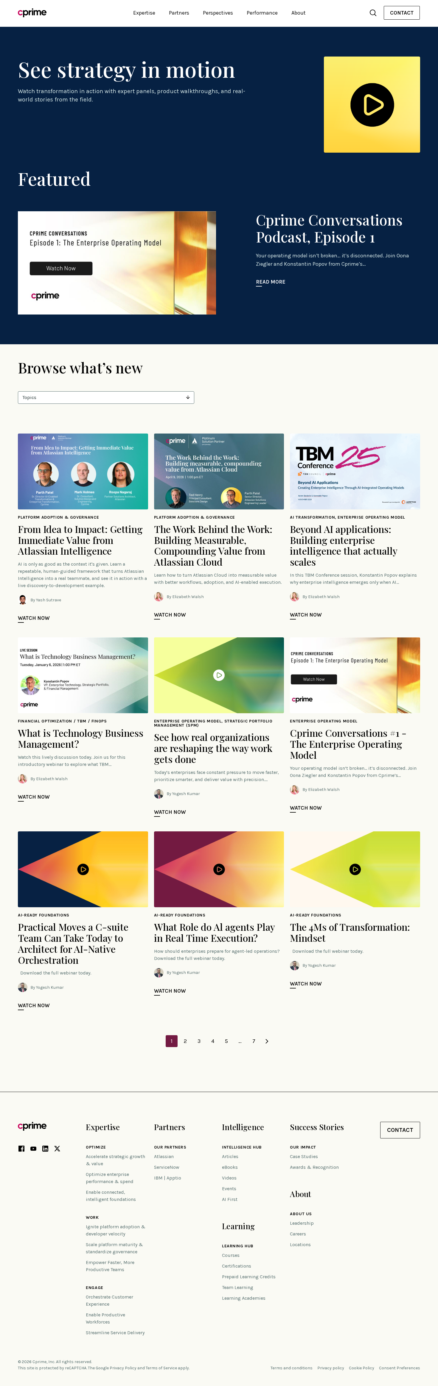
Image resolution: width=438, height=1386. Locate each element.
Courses (231, 1255)
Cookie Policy (361, 1368)
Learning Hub (238, 1246)
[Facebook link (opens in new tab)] (21, 1150)
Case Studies (304, 1156)
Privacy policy (330, 1368)
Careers (298, 1234)
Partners (169, 1127)
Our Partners (170, 1147)
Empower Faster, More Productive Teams (110, 1266)
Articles (230, 1156)
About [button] (298, 13)
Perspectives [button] (218, 13)
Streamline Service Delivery (115, 1332)
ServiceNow (166, 1167)
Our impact (303, 1147)
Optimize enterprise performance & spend (109, 1177)
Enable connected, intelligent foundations (111, 1195)
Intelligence (243, 1127)
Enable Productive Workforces (105, 1318)
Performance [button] (262, 13)
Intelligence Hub (242, 1147)
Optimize (96, 1147)
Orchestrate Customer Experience (109, 1300)
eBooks (230, 1167)
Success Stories (317, 1127)
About (300, 1194)
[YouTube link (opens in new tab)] (33, 1150)
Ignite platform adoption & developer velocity (115, 1230)
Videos (229, 1178)
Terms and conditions (292, 1368)
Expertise (103, 1127)
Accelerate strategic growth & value (115, 1160)
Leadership (302, 1223)
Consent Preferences (399, 1368)
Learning (238, 1226)
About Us (301, 1214)
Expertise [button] (144, 13)
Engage (94, 1288)
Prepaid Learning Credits (249, 1276)
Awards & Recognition (314, 1167)
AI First (229, 1199)
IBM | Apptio (167, 1178)
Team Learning (237, 1287)
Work (92, 1218)
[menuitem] (401, 13)
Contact (402, 13)
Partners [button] (179, 13)
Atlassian (164, 1156)
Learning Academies (243, 1298)
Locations (300, 1244)
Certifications (236, 1266)
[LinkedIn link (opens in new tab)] (45, 1150)
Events (229, 1188)
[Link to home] (32, 12)
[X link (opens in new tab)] (57, 1150)
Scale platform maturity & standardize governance (114, 1248)
